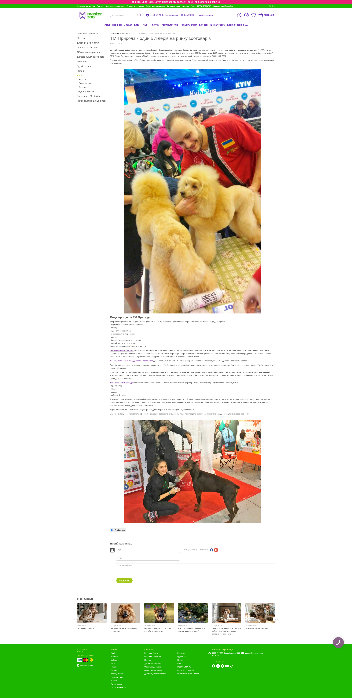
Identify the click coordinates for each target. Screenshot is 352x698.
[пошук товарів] (138, 15)
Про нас (100, 6)
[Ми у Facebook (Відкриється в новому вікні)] (213, 666)
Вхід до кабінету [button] (151, 653)
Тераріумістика (189, 25)
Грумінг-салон (173, 6)
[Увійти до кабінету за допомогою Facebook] (211, 550)
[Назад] (76, 619)
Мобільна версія (86, 665)
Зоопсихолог (85, 83)
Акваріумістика (170, 25)
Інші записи (85, 598)
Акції (107, 25)
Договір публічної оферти (91, 57)
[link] (118, 530)
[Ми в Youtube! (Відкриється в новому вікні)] (227, 666)
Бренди (203, 25)
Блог (193, 6)
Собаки (128, 25)
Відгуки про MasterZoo (223, 6)
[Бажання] (253, 15)
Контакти (82, 61)
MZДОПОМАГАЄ (204, 6)
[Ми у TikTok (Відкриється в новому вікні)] (231, 666)
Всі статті (83, 79)
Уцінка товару (217, 25)
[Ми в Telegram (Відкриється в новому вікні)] (222, 666)
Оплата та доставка (135, 6)
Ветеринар (84, 87)
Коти (136, 25)
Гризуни (154, 25)
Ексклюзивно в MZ (237, 25)
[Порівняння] (246, 15)
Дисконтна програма (115, 6)
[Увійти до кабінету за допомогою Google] (216, 550)
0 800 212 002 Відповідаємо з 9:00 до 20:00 (172, 15)
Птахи (145, 25)
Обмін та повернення (155, 6)
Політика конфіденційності (91, 100)
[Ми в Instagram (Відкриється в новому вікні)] (218, 666)
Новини (185, 6)
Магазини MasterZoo (86, 6)
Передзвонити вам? (206, 15)
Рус (273, 6)
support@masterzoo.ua (254, 653)
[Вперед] (275, 619)
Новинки (117, 25)
